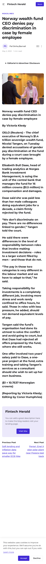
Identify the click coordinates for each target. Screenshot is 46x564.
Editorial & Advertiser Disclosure (23, 63)
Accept (23, 558)
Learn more (8, 552)
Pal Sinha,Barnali (18, 46)
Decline (37, 558)
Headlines (8, 13)
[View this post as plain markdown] (37, 46)
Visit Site (23, 431)
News (40, 4)
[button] (3, 4)
